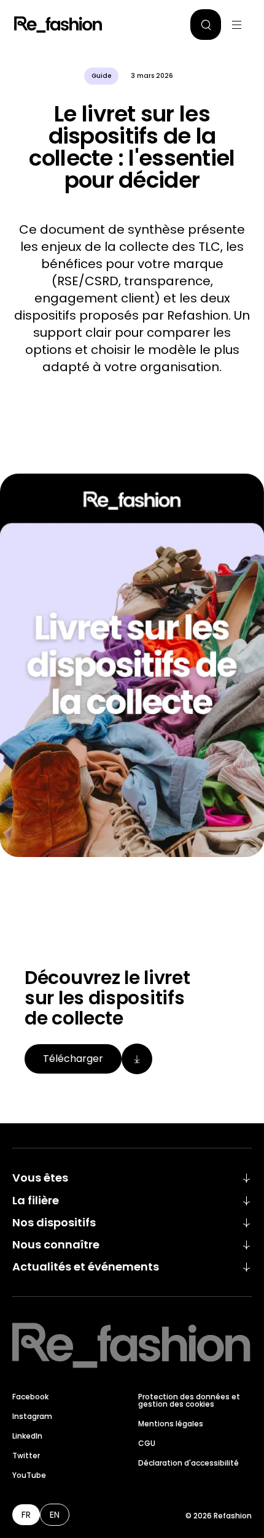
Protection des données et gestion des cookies (189, 1400)
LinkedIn (27, 1436)
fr (26, 1515)
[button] (205, 24)
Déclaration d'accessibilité (188, 1463)
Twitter (26, 1455)
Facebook (30, 1396)
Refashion (58, 24)
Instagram (32, 1416)
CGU (146, 1443)
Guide (101, 75)
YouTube (29, 1475)
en (55, 1515)
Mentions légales (170, 1423)
